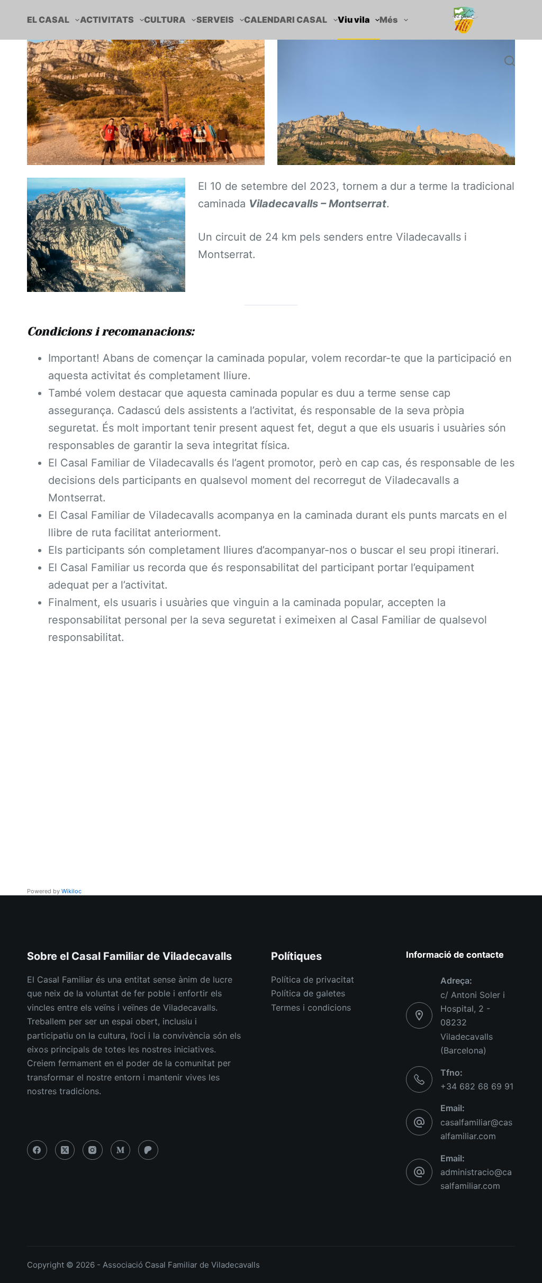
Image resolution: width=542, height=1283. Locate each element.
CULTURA (165, 19)
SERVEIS (215, 19)
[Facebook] (37, 1150)
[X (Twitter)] (65, 1150)
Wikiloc (71, 891)
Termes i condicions (311, 1007)
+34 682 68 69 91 (476, 1086)
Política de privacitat (312, 979)
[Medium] (121, 1150)
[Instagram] (93, 1150)
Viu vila (353, 19)
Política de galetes (308, 993)
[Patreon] (148, 1150)
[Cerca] (509, 61)
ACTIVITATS (107, 19)
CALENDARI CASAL (285, 19)
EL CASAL (48, 19)
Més (389, 19)
